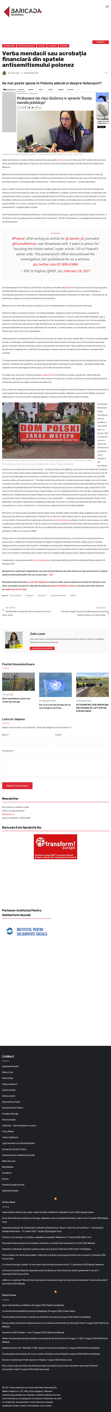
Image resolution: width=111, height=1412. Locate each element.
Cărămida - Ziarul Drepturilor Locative (19, 1125)
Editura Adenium (9, 1084)
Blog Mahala (7, 1167)
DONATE (100, 42)
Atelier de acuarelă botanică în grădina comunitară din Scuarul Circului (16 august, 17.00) (42, 1338)
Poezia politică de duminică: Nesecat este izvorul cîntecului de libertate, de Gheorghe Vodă (43, 1323)
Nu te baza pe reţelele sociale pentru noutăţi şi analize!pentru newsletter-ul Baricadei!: (16, 812)
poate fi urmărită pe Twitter (63, 586)
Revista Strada (9, 1120)
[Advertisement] (46, 31)
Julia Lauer (15, 73)
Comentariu (8, 751)
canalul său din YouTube (15, 589)
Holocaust (41, 595)
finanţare (29, 595)
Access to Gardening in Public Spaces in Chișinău (24, 1360)
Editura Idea (7, 1078)
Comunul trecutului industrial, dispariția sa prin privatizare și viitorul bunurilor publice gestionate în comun (49, 1270)
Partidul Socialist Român (13, 1185)
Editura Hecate (9, 1090)
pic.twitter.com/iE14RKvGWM (55, 264)
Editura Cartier (8, 1096)
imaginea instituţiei (58, 595)
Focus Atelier (8, 1131)
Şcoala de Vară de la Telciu (14, 1149)
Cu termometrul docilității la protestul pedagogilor (24, 1311)
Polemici (52, 46)
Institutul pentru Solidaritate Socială (18, 1155)
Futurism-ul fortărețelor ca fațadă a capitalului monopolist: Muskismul (34, 1237)
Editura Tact (7, 1072)
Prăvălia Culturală (10, 1114)
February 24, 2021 (77, 271)
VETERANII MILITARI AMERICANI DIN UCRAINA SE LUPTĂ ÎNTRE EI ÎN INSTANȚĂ (92, 707)
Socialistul (6, 1173)
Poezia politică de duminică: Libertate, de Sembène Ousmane (30, 1317)
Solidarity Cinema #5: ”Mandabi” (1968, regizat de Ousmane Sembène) (34, 1348)
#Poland (18, 239)
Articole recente (26, 46)
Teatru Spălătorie (10, 1137)
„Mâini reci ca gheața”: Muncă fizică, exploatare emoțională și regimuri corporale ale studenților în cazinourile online (54, 1280)
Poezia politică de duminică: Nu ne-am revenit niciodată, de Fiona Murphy (35, 1354)
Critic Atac (8, 1202)
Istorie (41, 46)
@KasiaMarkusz (24, 244)
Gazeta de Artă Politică (12, 1108)
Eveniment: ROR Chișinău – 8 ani (17, 1332)
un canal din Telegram (36, 582)
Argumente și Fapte (11, 1102)
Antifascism (9, 46)
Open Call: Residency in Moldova (16, 1305)
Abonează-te (8, 814)
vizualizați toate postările (42, 648)
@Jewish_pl (75, 239)
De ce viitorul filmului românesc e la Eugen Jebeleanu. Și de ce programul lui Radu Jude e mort (44, 1218)
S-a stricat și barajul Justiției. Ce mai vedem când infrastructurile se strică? (36, 1264)
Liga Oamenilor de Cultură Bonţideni (18, 1143)
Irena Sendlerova (62, 520)
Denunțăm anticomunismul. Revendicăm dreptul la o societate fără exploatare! (38, 1243)
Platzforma (9, 1295)
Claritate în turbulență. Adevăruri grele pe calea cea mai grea (29, 1249)
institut (73, 595)
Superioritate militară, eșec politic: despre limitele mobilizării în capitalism (35, 1212)
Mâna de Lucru (9, 1161)
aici (51, 575)
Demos (5, 1179)
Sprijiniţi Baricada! (10, 1066)
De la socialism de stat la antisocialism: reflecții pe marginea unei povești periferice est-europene (46, 1255)
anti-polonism (15, 595)
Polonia (63, 46)
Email (59, 735)
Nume (5, 735)
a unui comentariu (41, 560)
